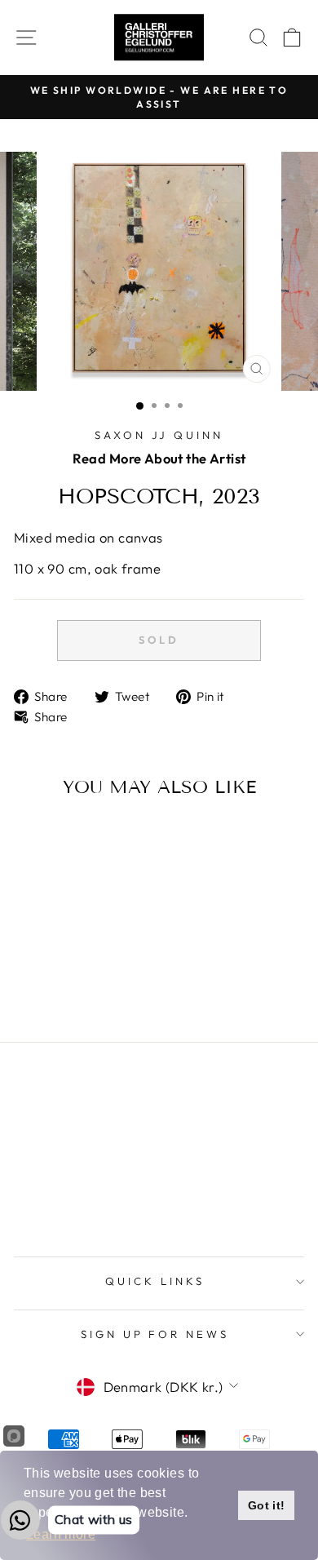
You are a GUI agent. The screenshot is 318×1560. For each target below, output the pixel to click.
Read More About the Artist (159, 458)
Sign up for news (155, 1334)
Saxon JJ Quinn (159, 434)
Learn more (60, 1534)
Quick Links (155, 1280)
